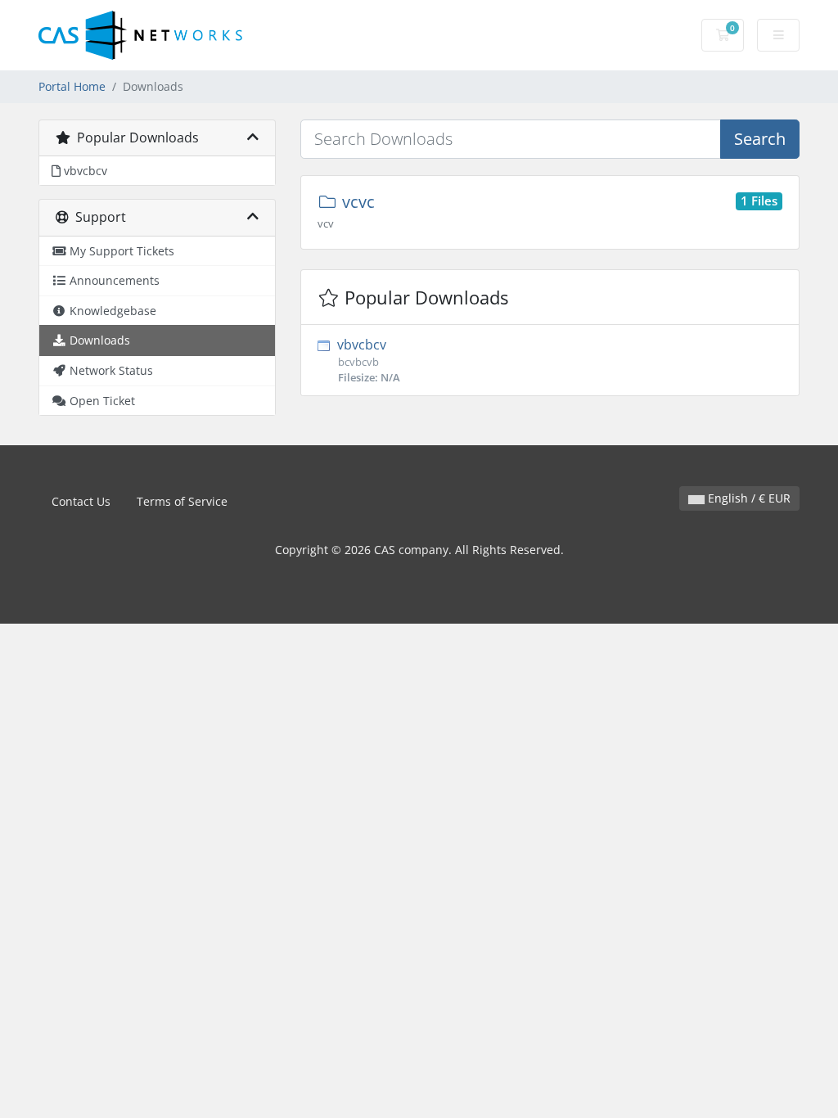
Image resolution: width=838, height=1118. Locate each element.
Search (760, 139)
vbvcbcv (367, 360)
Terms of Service (182, 501)
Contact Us (81, 501)
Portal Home (72, 86)
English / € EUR (748, 498)
